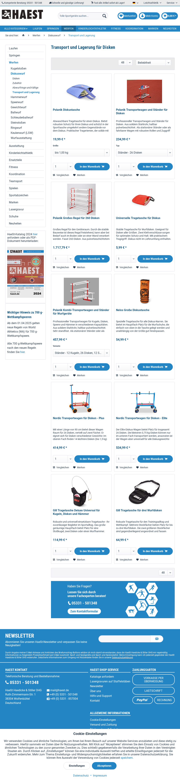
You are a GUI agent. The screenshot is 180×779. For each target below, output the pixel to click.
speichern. (127, 757)
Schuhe (13, 216)
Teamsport (15, 181)
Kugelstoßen (18, 68)
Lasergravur (16, 209)
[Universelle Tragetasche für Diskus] (144, 199)
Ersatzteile (15, 160)
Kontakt (95, 700)
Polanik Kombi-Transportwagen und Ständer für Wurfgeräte (81, 311)
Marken (13, 202)
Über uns (95, 691)
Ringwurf (16, 127)
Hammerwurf (19, 97)
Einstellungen (77, 765)
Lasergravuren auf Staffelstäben (110, 681)
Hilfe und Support (101, 696)
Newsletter (96, 686)
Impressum (99, 775)
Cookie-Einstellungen (103, 720)
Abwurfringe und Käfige (25, 87)
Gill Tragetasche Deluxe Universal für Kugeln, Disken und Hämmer (76, 512)
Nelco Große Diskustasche (132, 310)
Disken (16, 78)
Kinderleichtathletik (21, 153)
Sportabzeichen (18, 195)
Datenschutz (81, 775)
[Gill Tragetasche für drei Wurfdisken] (144, 492)
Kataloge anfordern (102, 676)
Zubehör (17, 83)
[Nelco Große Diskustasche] (144, 292)
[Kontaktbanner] (113, 599)
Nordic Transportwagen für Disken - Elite (141, 418)
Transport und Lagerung (26, 92)
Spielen (13, 188)
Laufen (13, 48)
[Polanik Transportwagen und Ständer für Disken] (144, 91)
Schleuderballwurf (22, 117)
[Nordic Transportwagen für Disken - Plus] (81, 400)
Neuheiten (15, 223)
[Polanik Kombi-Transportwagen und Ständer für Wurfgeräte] (81, 292)
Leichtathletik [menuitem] (151, 2)
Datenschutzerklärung (122, 657)
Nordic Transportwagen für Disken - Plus (78, 418)
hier (35, 234)
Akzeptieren (104, 765)
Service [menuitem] (171, 2)
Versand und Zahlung (103, 724)
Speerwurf (17, 102)
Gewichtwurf (18, 107)
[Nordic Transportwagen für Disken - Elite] (144, 400)
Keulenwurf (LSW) (22, 133)
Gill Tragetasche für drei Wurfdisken (139, 510)
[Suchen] (104, 15)
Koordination (17, 174)
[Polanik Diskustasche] (81, 91)
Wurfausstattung (21, 138)
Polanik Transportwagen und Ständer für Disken (142, 111)
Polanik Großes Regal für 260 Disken (76, 218)
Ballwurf (16, 112)
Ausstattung (16, 146)
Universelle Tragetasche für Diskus (138, 218)
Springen (14, 55)
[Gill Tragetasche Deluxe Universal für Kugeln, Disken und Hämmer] (81, 492)
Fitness (13, 167)
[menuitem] (83, 15)
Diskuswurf (18, 73)
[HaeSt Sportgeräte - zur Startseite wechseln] (22, 16)
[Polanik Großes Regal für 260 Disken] (81, 199)
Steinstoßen (18, 122)
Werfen (13, 62)
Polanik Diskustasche (66, 109)
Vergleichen (62, 175)
